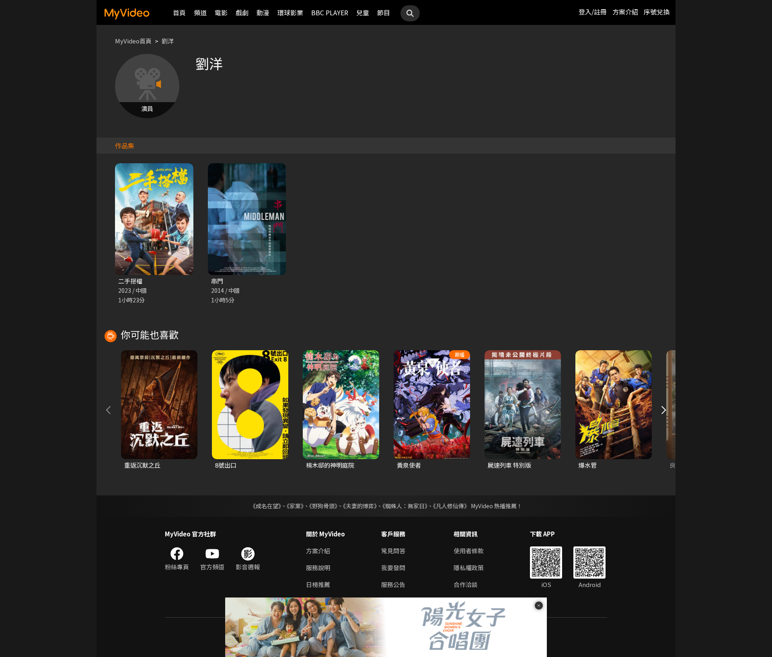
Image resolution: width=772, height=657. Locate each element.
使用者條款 (469, 550)
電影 (221, 12)
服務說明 (318, 567)
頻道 (200, 12)
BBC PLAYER (329, 12)
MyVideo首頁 (133, 41)
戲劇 (242, 12)
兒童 (362, 12)
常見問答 (393, 550)
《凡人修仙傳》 (451, 506)
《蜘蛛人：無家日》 (404, 506)
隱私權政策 (469, 567)
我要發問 (393, 567)
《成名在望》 (265, 506)
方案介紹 (625, 11)
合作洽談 (466, 584)
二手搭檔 (130, 281)
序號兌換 (656, 11)
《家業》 (295, 506)
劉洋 (168, 41)
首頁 (179, 12)
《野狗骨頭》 (323, 506)
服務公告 (393, 584)
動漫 (263, 12)
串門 (217, 281)
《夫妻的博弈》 (360, 506)
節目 (383, 12)
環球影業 (290, 12)
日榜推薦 (318, 584)
